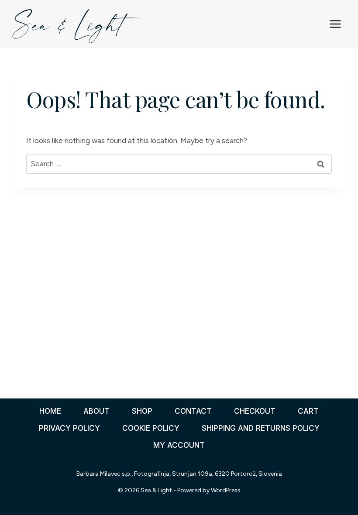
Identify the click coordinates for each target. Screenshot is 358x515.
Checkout (254, 411)
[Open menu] (335, 24)
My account (179, 445)
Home (50, 411)
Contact (193, 411)
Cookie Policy (150, 428)
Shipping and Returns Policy (261, 428)
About (96, 411)
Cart (308, 411)
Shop (142, 411)
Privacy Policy (69, 428)
